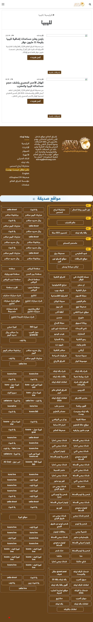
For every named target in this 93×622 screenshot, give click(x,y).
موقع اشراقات (81, 258)
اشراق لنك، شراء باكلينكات (81, 383)
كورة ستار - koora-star (12, 422)
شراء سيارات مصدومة (11, 310)
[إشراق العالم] (79, 4)
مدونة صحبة (81, 355)
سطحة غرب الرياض (12, 279)
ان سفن (81, 285)
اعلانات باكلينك (70, 609)
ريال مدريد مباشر (33, 220)
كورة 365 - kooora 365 (34, 463)
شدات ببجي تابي (59, 445)
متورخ (81, 317)
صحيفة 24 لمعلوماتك (19, 177)
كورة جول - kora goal (12, 385)
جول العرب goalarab (34, 333)
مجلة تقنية (81, 419)
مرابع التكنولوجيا (59, 285)
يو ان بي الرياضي (59, 419)
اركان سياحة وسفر (70, 266)
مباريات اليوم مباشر (33, 215)
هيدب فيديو (59, 334)
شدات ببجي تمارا (59, 440)
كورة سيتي (12, 327)
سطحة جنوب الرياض (34, 288)
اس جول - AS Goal (12, 462)
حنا (81, 556)
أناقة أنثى (59, 312)
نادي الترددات (81, 328)
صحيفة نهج (81, 306)
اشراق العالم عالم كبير (59, 391)
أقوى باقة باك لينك (59, 585)
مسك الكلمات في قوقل (81, 278)
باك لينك (25, 162)
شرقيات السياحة (59, 355)
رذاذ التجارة (59, 339)
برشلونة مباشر (12, 215)
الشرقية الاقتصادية (59, 295)
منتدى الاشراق (81, 398)
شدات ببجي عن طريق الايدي (59, 487)
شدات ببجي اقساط (81, 440)
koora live (33, 373)
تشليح (33, 295)
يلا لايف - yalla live (34, 400)
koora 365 (33, 411)
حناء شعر (59, 550)
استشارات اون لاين (59, 328)
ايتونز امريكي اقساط (59, 502)
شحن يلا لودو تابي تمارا (59, 495)
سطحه (12, 268)
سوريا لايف (12, 392)
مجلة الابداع (59, 323)
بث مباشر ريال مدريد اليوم (12, 333)
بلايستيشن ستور (81, 537)
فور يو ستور (59, 481)
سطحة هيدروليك (11, 274)
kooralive (12, 406)
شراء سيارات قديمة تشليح (22, 317)
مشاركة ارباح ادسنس (59, 210)
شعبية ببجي (81, 531)
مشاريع (59, 598)
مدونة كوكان (59, 301)
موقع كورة (22, 517)
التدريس (81, 390)
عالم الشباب (70, 222)
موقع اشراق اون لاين (59, 259)
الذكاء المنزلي (23, 158)
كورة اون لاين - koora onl (33, 455)
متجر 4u (81, 486)
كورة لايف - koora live (33, 550)
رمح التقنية (81, 339)
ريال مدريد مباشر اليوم (33, 351)
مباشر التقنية (59, 350)
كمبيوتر (25, 151)
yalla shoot (12, 209)
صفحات (25, 184)
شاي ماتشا (81, 561)
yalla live (23, 363)
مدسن (59, 317)
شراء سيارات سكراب (12, 295)
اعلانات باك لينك (81, 604)
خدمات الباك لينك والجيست (81, 572)
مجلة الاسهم (81, 295)
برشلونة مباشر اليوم (12, 350)
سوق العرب (81, 579)
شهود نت (59, 344)
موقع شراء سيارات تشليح (12, 302)
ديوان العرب (81, 598)
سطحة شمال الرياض (34, 280)
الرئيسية (49, 15)
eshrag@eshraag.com (46, 159)
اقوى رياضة (81, 406)
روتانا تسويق (81, 323)
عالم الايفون (81, 301)
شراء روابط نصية (81, 376)
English (25, 173)
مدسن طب (59, 406)
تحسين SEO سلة (59, 232)
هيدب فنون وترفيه (81, 430)
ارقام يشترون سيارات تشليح (33, 310)
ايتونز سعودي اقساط (81, 457)
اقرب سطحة (12, 287)
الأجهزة (26, 154)
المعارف (81, 334)
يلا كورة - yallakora (12, 400)
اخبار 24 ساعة (59, 425)
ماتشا (59, 556)
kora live (34, 406)
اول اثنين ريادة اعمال (81, 209)
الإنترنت (25, 147)
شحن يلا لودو (81, 523)
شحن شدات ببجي (81, 515)
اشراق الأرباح (59, 361)
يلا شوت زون (33, 583)
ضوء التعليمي (81, 253)
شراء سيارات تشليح (33, 301)
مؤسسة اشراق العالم (19, 181)
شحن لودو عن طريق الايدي (59, 524)
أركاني (81, 350)
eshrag (39, 35)
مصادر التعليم (59, 411)
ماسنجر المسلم (70, 243)
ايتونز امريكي (59, 451)
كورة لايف (34, 480)
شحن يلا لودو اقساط (59, 456)
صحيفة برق (59, 253)
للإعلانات (5, 618)
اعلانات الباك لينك (59, 382)
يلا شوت (33, 209)
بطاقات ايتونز (59, 531)
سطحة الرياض (33, 268)
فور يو (59, 508)
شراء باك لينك (81, 371)
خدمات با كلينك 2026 (81, 591)
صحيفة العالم (59, 430)
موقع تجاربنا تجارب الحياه (59, 591)
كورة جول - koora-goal (33, 430)
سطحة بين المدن (33, 274)
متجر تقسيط (59, 470)
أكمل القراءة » (35, 57)
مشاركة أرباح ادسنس (19, 166)
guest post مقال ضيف (59, 572)
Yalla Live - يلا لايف (11, 448)
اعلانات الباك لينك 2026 (59, 399)
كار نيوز (59, 306)
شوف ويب (59, 290)
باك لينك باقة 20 (59, 579)
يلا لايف (23, 340)
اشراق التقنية (59, 277)
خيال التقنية (81, 290)
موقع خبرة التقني (81, 312)
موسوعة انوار (81, 361)
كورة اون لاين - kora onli (33, 385)
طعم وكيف (81, 344)
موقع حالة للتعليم (81, 425)
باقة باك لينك (81, 232)
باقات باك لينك (59, 376)
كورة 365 (34, 327)
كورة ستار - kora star (33, 393)
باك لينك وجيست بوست (81, 412)
